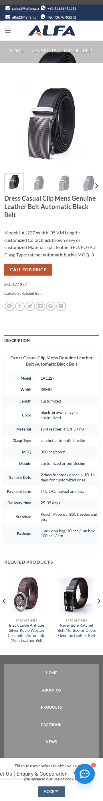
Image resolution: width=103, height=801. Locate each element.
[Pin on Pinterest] (51, 306)
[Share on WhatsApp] (9, 306)
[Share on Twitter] (30, 306)
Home (17, 50)
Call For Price (28, 269)
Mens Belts (43, 50)
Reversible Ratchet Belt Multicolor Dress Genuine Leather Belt (77, 630)
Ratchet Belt (77, 50)
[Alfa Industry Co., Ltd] (51, 30)
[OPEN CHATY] (85, 774)
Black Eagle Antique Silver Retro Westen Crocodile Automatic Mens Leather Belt (26, 633)
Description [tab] (17, 340)
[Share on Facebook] (20, 306)
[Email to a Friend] (40, 306)
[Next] (89, 121)
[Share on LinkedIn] (61, 306)
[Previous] (13, 121)
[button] (7, 30)
